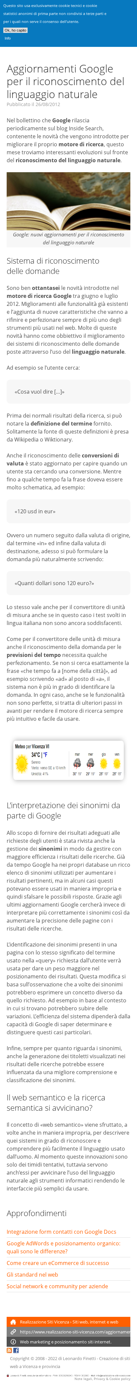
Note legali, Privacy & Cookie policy (102, 1378)
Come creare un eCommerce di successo (58, 1263)
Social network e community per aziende (57, 1286)
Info (8, 38)
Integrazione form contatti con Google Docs (61, 1231)
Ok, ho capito (15, 30)
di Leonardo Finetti (77, 1358)
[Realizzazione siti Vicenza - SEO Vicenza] (9, 1351)
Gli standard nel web (32, 1274)
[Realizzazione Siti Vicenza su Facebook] (16, 1351)
